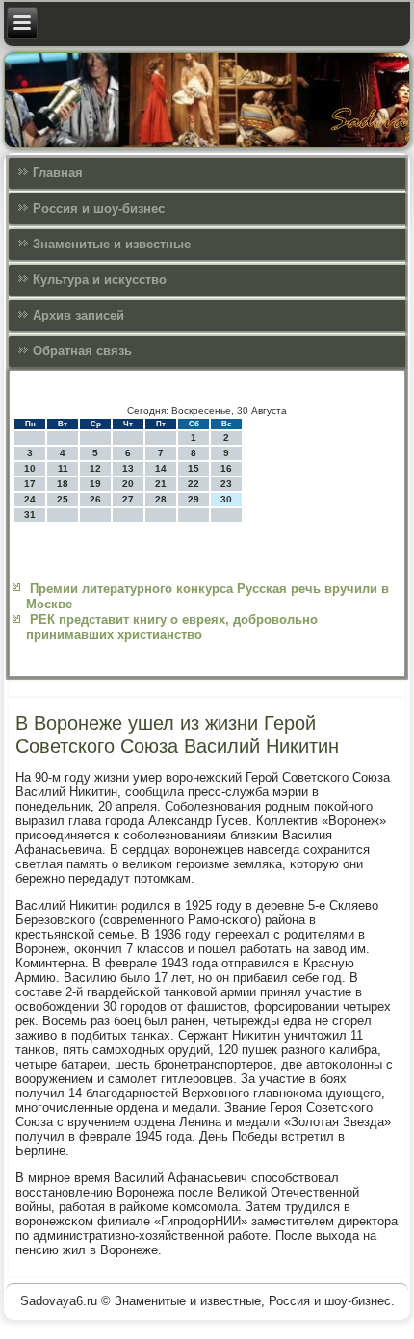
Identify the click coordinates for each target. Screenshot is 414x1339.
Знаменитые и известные (112, 244)
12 (95, 468)
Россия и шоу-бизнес (99, 208)
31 (30, 514)
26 (95, 499)
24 (30, 499)
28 (161, 499)
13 (128, 468)
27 (128, 499)
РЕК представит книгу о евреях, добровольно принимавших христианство (172, 627)
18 (62, 483)
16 (226, 468)
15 (193, 468)
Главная (58, 173)
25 (62, 499)
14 (161, 468)
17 (30, 483)
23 (226, 483)
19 (95, 483)
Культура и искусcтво (100, 279)
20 (128, 483)
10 (30, 468)
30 (226, 499)
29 (193, 499)
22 (193, 483)
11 (63, 468)
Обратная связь (82, 351)
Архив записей (78, 315)
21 (161, 483)
